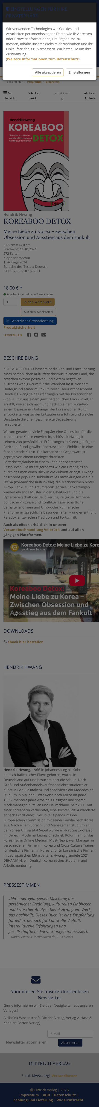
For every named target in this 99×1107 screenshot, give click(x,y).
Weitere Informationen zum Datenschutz (43, 59)
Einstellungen (79, 72)
